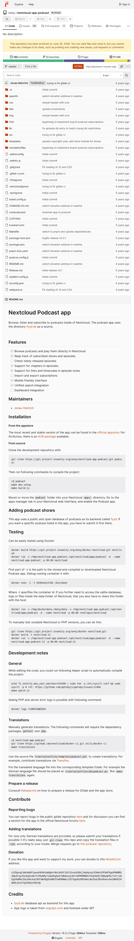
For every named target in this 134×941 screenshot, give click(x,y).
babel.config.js (17, 199)
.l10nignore (15, 179)
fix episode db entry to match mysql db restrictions (71, 128)
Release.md (16, 270)
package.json (17, 244)
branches (52, 56)
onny (11, 12)
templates (15, 141)
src (11, 134)
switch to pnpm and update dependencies (66, 231)
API (80, 937)
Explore (19, 4)
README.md (16, 263)
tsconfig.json (16, 283)
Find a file (30, 66)
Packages (115, 25)
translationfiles (17, 147)
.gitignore (14, 167)
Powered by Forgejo (39, 933)
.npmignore (15, 192)
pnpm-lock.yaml (18, 250)
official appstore (108, 432)
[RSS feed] (7, 19)
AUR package (47, 436)
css (11, 102)
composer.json (17, 212)
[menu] (128, 66)
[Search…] (126, 75)
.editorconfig (16, 154)
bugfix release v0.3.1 (54, 238)
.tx (10, 89)
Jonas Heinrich (24, 408)
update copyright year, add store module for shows (71, 141)
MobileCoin (113, 859)
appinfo (13, 96)
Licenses (71, 937)
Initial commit (49, 89)
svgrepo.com (54, 908)
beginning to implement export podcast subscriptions (72, 121)
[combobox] (111, 75)
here (79, 816)
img (11, 115)
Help (31, 4)
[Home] (7, 4)
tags (84, 56)
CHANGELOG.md (19, 205)
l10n (11, 121)
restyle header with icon (55, 102)
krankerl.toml (16, 225)
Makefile (14, 231)
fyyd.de (31, 326)
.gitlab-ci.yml (16, 173)
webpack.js (15, 289)
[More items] (128, 26)
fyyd (114, 519)
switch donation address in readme (62, 96)
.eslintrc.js (15, 160)
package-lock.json (19, 238)
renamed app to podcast (56, 212)
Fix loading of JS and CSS (57, 167)
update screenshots (53, 108)
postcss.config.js (18, 257)
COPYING (14, 218)
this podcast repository (95, 844)
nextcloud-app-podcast (33, 12)
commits (20, 56)
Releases (96, 25)
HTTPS (78, 66)
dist (11, 108)
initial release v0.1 (52, 270)
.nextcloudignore (18, 186)
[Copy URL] (121, 66)
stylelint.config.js (18, 276)
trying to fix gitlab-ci (58, 83)
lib (10, 128)
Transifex (63, 760)
